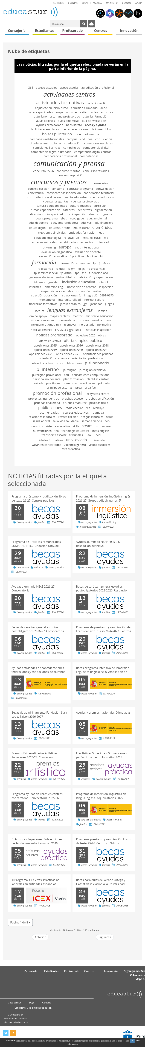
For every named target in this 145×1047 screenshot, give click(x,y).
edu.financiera (104, 223)
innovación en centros (81, 287)
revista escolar (68, 417)
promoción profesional (57, 393)
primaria (104, 383)
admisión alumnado (84, 108)
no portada (86, 325)
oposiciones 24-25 (41, 354)
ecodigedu (77, 218)
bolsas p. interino (57, 133)
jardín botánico (70, 304)
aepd (103, 108)
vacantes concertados (46, 445)
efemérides (102, 227)
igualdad (53, 282)
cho (97, 139)
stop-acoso (103, 426)
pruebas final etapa (47, 403)
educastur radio (60, 228)
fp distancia (45, 269)
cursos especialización (45, 210)
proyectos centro (97, 394)
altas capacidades (41, 112)
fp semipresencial (46, 273)
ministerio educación (99, 316)
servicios (37, 426)
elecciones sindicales (52, 232)
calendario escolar (88, 134)
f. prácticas (77, 256)
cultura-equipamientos (51, 206)
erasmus (72, 237)
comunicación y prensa (69, 163)
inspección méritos (88, 291)
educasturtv (81, 228)
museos (84, 320)
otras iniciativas (42, 363)
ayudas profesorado (49, 125)
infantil (103, 282)
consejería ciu (102, 183)
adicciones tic (97, 103)
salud (110, 417)
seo (107, 421)
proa (78, 388)
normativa (104, 325)
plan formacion (73, 379)
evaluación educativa (53, 256)
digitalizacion (103, 210)
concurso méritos (68, 171)
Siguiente (105, 937)
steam (87, 425)
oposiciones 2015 (45, 345)
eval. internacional (87, 247)
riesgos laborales (92, 417)
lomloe (102, 311)
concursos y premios (59, 182)
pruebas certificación (100, 399)
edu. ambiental (97, 218)
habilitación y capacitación (95, 277)
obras (102, 335)
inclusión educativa (78, 281)
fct (101, 256)
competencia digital (96, 148)
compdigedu (71, 148)
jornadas (96, 304)
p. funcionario (97, 363)
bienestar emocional (75, 129)
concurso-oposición (71, 175)
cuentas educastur (102, 197)
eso (105, 238)
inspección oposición (43, 295)
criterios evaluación (48, 197)
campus (72, 139)
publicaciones (50, 407)
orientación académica (54, 358)
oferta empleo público (83, 340)
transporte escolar (54, 435)
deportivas (84, 210)
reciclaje (98, 408)
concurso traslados (96, 171)
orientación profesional (87, 358)
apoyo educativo (77, 112)
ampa (59, 112)
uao (88, 435)
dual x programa (47, 218)
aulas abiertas (45, 121)
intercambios (47, 300)
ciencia (107, 139)
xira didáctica (71, 449)
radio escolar (74, 408)
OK (132, 1040)
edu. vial (86, 223)
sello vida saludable (66, 421)
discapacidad (54, 214)
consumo (58, 189)
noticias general (68, 329)
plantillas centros (97, 379)
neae (108, 320)
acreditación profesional (97, 88)
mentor (77, 316)
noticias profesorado (54, 335)
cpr (29, 197)
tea (56, 431)
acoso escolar (69, 88)
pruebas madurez (74, 403)
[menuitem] (58, 3)
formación (44, 262)
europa (65, 247)
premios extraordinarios (79, 383)
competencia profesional (60, 156)
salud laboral (41, 421)
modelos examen (42, 320)
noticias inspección (98, 330)
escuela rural (92, 238)
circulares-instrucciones (46, 143)
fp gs (81, 269)
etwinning (49, 247)
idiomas (39, 282)
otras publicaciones (69, 363)
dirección (36, 214)
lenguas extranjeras (70, 310)
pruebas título (98, 403)
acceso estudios (46, 88)
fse (84, 273)
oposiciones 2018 (97, 345)
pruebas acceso (72, 399)
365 (30, 88)
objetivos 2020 (85, 335)
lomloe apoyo (38, 316)
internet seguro (94, 300)
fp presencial (96, 269)
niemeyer (70, 325)
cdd (82, 139)
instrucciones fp (70, 295)
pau (66, 375)
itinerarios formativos (42, 304)
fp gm (72, 269)
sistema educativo (58, 426)
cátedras (69, 210)
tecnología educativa (75, 431)
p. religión (70, 370)
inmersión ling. (54, 287)
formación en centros (75, 263)
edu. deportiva (38, 223)
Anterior (40, 937)
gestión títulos (65, 277)
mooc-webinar (66, 320)
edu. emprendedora (64, 223)
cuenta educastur (75, 197)
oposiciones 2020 (71, 350)
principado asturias (59, 388)
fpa (77, 273)
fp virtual (66, 273)
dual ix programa (100, 214)
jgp (85, 304)
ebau (63, 218)
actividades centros (69, 94)
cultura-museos (80, 206)
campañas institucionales (47, 139)
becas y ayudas (95, 125)
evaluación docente (88, 252)
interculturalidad (69, 300)
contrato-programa (80, 189)
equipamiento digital (48, 238)
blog (108, 129)
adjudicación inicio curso (51, 108)
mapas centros (60, 316)
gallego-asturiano (41, 277)
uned (97, 435)
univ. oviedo (76, 439)
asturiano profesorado (65, 116)
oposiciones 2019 (45, 350)
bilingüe (97, 129)
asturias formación (95, 116)
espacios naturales (44, 242)
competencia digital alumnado (51, 152)
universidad (98, 440)
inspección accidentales (57, 291)
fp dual (60, 269)
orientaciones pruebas (98, 354)
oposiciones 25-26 (68, 354)
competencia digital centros (92, 152)
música (97, 320)
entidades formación (82, 232)
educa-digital (37, 228)
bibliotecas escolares (45, 129)
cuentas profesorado (85, 201)
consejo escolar (38, 189)
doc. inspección (76, 214)
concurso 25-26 (43, 171)
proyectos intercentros (43, 399)
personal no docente (46, 379)
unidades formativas (49, 440)
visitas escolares (100, 445)
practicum (53, 383)
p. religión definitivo (92, 370)
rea (88, 408)
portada (38, 383)
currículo (100, 206)
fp (94, 263)
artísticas (107, 112)
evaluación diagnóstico (56, 252)
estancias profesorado (95, 242)
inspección (106, 287)
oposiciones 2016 (71, 345)
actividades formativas (60, 102)
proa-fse (90, 388)
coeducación (72, 143)
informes (35, 287)
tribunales (76, 435)
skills (76, 426)
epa (101, 232)
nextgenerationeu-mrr (46, 325)
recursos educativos (75, 412)
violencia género (75, 445)
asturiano (40, 116)
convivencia (36, 193)
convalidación (105, 189)
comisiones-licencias (46, 148)
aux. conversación (94, 121)
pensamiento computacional (91, 375)
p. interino (47, 369)
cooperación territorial (99, 193)
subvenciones (42, 431)
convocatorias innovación (64, 193)
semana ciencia (92, 421)
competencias (89, 156)
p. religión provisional (46, 375)
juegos (109, 304)
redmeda (98, 412)
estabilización (69, 242)
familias (92, 256)
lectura (39, 311)
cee (90, 139)
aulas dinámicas (68, 121)
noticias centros (41, 330)
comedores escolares (98, 143)
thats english (100, 431)
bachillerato (74, 125)
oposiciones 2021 (97, 350)
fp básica (104, 263)
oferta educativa (50, 341)
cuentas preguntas (55, 201)
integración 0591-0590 (99, 295)
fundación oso (98, 273)
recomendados (49, 412)
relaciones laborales (42, 417)
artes (94, 112)
